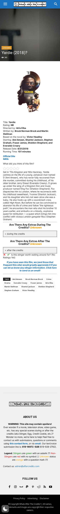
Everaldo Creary (20, 283)
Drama (7, 283)
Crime (48, 279)
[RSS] (45, 487)
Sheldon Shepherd (46, 286)
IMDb (6, 159)
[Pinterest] (33, 487)
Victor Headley (28, 290)
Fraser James (36, 283)
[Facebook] (9, 487)
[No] (4, 254)
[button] (5, 508)
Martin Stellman (11, 286)
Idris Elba (49, 283)
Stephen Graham (11, 290)
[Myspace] (21, 487)
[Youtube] (50, 487)
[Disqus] (30, 340)
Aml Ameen (17, 279)
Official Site (9, 156)
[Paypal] (27, 487)
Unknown (6, 48)
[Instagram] (15, 487)
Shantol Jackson (28, 286)
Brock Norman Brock (34, 279)
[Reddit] (39, 487)
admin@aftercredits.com (27, 466)
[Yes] (8, 254)
